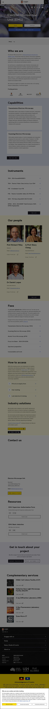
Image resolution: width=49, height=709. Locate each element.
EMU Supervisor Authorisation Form (21, 507)
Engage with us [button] (9, 636)
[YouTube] (42, 7)
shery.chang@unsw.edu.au (34, 253)
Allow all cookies (9, 704)
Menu (10, 41)
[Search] (46, 2)
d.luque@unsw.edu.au (15, 288)
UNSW (2, 6)
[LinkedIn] (32, 7)
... (9, 6)
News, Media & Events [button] (11, 645)
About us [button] (7, 649)
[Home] (24, 2)
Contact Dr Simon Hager (14, 423)
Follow (42, 5)
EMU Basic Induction (16, 524)
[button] (15, 25)
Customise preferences (39, 704)
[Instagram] (37, 7)
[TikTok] (40, 7)
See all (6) (13, 158)
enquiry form (25, 370)
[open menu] (3, 2)
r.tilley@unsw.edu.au (14, 250)
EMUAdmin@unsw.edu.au (27, 375)
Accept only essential (24, 704)
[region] (24, 698)
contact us (25, 321)
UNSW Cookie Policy (25, 701)
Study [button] (6, 641)
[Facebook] (34, 7)
